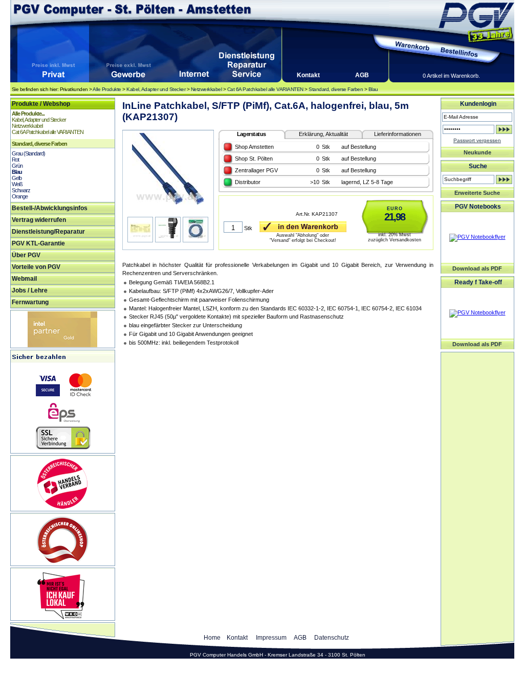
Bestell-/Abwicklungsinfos (50, 208)
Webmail (24, 278)
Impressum (271, 637)
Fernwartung (30, 302)
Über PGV (26, 255)
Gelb (16, 178)
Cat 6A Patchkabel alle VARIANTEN (265, 89)
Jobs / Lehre (30, 290)
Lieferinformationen (397, 134)
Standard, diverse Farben (336, 89)
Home (212, 637)
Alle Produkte (107, 89)
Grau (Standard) (28, 153)
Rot (15, 159)
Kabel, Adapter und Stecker (155, 89)
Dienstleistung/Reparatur (48, 231)
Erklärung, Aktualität (323, 134)
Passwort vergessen (477, 140)
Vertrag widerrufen (39, 219)
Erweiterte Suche (477, 193)
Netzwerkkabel (206, 89)
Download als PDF (477, 268)
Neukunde (477, 152)
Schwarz (21, 190)
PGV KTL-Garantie (38, 243)
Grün (17, 166)
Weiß (17, 184)
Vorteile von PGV (36, 266)
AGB (362, 75)
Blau (373, 89)
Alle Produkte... (28, 113)
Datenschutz (331, 637)
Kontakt (308, 75)
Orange (20, 196)
